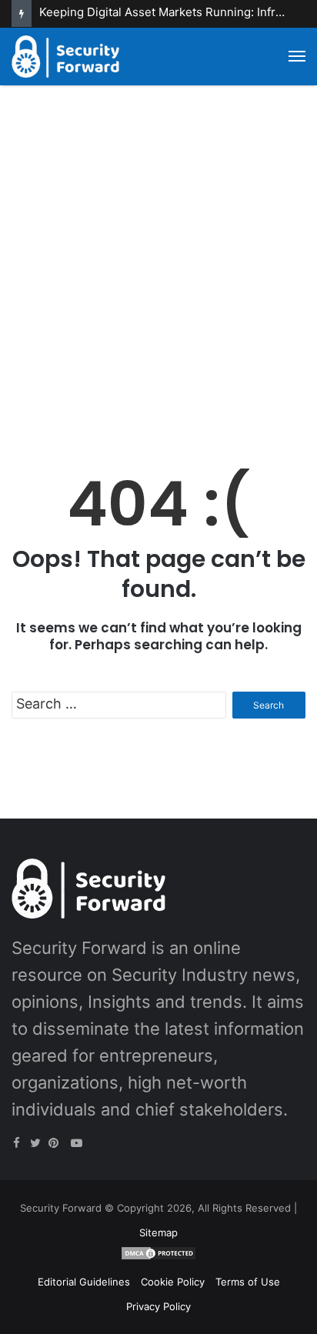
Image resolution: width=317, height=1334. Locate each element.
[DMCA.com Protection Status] (158, 1257)
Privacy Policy (158, 1306)
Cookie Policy (173, 1282)
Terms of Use (247, 1282)
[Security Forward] (65, 56)
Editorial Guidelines (84, 1282)
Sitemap (158, 1232)
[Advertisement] (158, 266)
